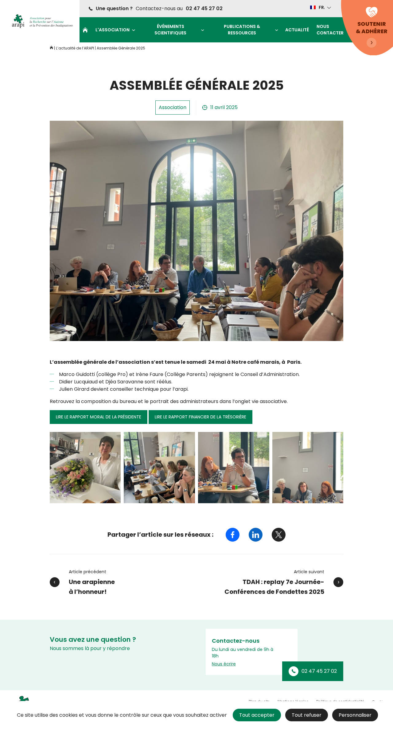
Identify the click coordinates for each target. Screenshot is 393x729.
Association (172, 107)
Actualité (297, 30)
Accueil (85, 30)
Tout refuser (306, 715)
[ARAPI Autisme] (41, 21)
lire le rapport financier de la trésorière (200, 417)
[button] (320, 7)
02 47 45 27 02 (204, 8)
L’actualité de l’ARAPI (75, 48)
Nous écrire (224, 664)
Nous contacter (330, 29)
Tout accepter (256, 715)
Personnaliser (355, 715)
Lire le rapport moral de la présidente (98, 417)
